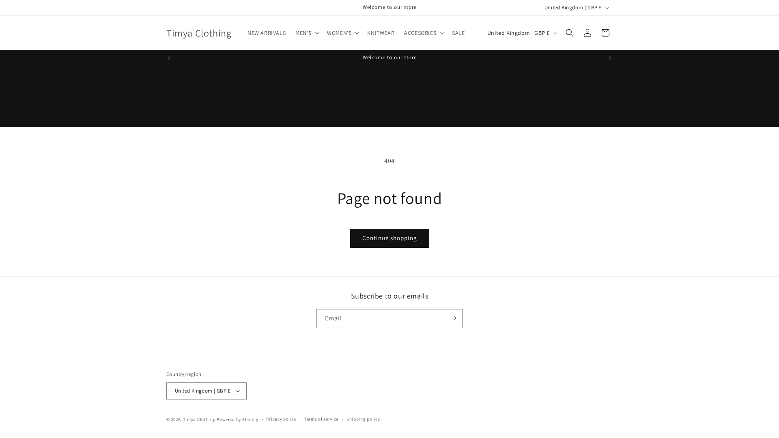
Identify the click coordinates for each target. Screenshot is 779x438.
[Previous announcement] (169, 58)
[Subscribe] (453, 318)
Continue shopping (389, 238)
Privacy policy (281, 419)
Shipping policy (363, 419)
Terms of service (321, 419)
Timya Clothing (199, 419)
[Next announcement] (610, 58)
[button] (306, 32)
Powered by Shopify (237, 419)
